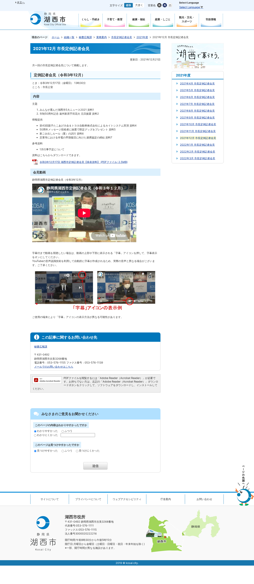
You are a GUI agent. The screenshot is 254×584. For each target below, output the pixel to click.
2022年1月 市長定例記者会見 (197, 144)
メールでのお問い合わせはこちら (53, 366)
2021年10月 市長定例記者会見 (198, 124)
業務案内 (101, 37)
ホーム (56, 37)
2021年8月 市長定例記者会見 (197, 110)
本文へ (21, 2)
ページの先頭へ (244, 485)
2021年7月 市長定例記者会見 (197, 103)
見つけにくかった (89, 450)
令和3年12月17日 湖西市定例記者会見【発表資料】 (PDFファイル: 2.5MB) (84, 162)
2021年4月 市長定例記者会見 (197, 83)
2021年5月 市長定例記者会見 (197, 90)
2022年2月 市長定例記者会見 (197, 151)
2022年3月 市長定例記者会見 (197, 158)
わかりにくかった (47, 434)
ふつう (68, 430)
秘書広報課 (85, 37)
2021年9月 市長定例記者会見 (197, 117)
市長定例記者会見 (121, 37)
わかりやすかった (47, 430)
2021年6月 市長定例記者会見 (197, 97)
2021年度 (142, 37)
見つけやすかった (47, 450)
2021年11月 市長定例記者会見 (198, 131)
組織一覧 (69, 37)
